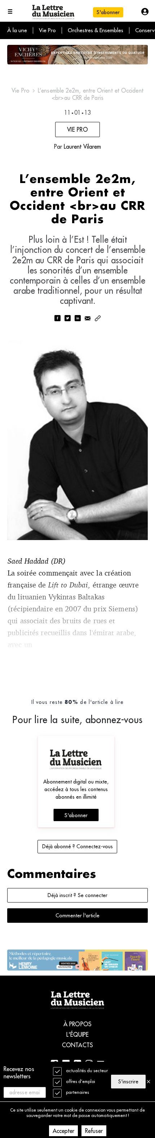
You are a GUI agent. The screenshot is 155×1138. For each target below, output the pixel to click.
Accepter (63, 1130)
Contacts (77, 1045)
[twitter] (67, 319)
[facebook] (57, 319)
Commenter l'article (77, 915)
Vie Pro (47, 30)
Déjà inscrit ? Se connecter (77, 895)
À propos (77, 1024)
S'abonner (76, 815)
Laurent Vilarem (82, 146)
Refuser (94, 1130)
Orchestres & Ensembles (95, 30)
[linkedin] (77, 319)
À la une (17, 30)
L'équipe (77, 1034)
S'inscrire (128, 1081)
